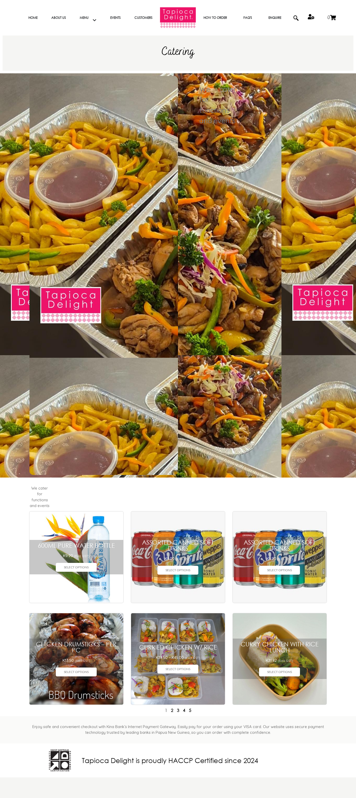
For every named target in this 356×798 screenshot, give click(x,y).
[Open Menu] (94, 20)
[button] (296, 17)
